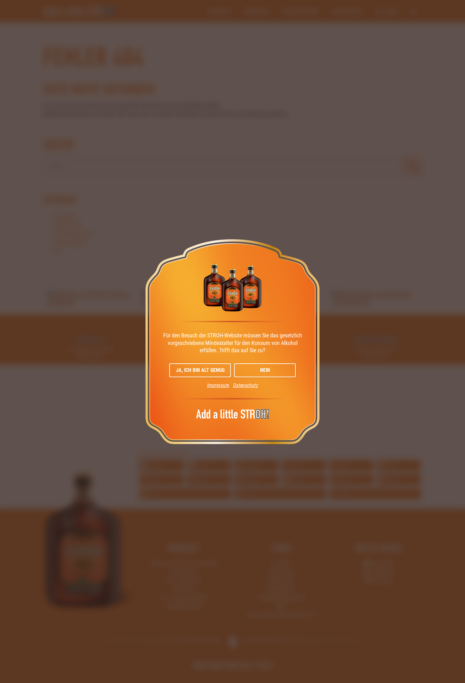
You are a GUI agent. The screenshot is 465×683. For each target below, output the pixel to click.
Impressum (218, 385)
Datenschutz (245, 385)
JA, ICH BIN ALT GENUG (200, 370)
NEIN (265, 370)
